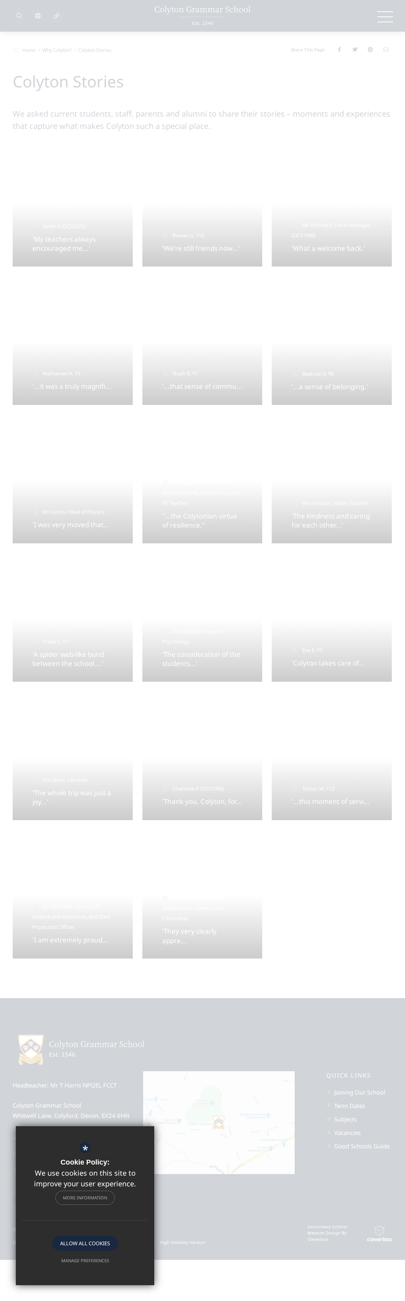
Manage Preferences (85, 1260)
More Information (85, 1198)
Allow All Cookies (85, 1243)
